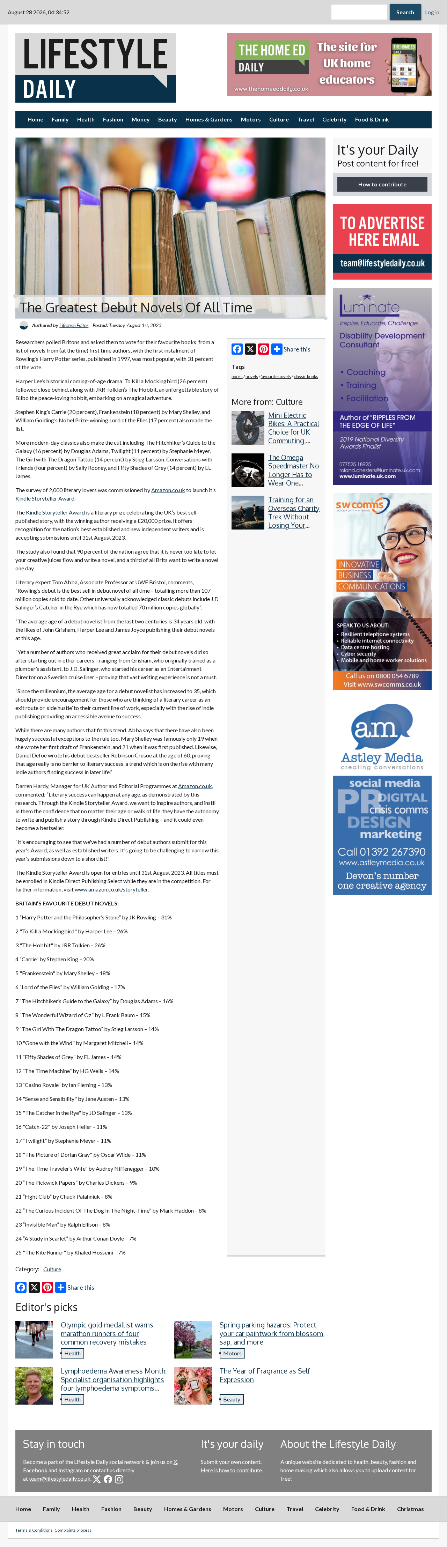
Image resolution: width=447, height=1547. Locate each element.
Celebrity (334, 119)
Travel (305, 119)
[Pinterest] (263, 349)
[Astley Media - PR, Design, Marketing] (382, 796)
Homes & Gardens (209, 119)
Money (141, 119)
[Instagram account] (119, 1479)
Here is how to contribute (231, 1470)
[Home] (117, 68)
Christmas (410, 1508)
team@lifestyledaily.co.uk (59, 1478)
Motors (251, 119)
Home (35, 119)
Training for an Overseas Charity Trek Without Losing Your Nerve (294, 516)
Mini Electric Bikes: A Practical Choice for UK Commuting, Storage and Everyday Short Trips (293, 441)
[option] (329, 64)
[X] (250, 349)
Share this (297, 349)
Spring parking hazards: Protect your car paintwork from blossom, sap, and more (272, 1333)
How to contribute (382, 184)
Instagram (70, 1470)
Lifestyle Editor (73, 325)
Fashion (113, 119)
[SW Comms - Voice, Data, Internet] (382, 591)
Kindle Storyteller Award (44, 498)
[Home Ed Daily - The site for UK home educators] (329, 64)
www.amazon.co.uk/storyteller (111, 889)
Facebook (35, 1470)
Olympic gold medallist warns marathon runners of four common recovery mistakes (107, 1333)
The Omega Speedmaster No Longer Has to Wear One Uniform (293, 474)
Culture (279, 119)
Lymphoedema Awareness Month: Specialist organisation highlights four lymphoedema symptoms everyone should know (114, 1384)
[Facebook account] (108, 1479)
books (237, 376)
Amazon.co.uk (168, 490)
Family (60, 119)
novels (252, 376)
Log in (432, 12)
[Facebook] (237, 349)
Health (86, 119)
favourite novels (276, 376)
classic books (306, 376)
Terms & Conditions (34, 1530)
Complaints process (72, 1530)
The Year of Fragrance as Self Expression (265, 1375)
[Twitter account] (97, 1479)
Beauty (167, 119)
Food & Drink (372, 119)
